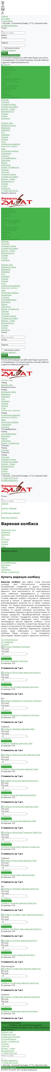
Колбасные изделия (10, 79)
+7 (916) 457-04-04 (9, 191)
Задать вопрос (8, 1030)
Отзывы (4, 184)
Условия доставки (9, 107)
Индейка (5, 135)
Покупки (5, 102)
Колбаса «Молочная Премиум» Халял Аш (20, 847)
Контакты (5, 188)
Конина (4, 137)
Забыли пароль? (8, 50)
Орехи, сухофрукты (10, 97)
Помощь (5, 170)
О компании (6, 21)
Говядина (5, 74)
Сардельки (6, 153)
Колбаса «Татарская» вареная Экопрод (19, 1011)
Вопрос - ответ (8, 109)
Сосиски (5, 156)
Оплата (4, 16)
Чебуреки (6, 95)
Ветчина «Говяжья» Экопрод (14, 661)
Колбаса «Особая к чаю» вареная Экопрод (21, 929)
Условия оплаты (8, 104)
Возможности (7, 111)
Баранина (5, 72)
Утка (3, 142)
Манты (4, 93)
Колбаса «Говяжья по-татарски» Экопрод (20, 715)
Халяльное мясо (8, 69)
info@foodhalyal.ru (9, 25)
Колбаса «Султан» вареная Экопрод (18, 955)
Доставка (5, 18)
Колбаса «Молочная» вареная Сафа (18, 875)
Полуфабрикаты (8, 88)
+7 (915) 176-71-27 (9, 1053)
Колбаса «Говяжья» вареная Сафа (16, 743)
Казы (3, 83)
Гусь (3, 76)
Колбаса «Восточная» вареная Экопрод (20, 687)
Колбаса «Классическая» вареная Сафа (19, 769)
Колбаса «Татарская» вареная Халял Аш (20, 983)
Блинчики (5, 90)
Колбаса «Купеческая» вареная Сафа (18, 821)
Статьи (4, 186)
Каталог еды (7, 123)
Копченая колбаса (9, 86)
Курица (4, 139)
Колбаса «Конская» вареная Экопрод (18, 795)
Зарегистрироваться (10, 55)
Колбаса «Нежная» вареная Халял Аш (18, 903)
